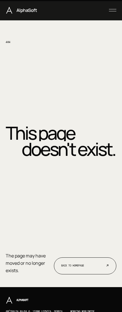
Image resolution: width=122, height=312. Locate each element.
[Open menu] (110, 10)
